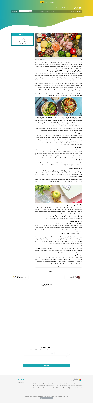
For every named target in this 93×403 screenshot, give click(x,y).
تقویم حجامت (62, 387)
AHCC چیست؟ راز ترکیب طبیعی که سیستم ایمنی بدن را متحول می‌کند (29, 324)
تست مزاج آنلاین (22, 43)
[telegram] (72, 11)
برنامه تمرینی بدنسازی (52, 250)
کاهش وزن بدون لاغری (43, 143)
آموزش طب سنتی (22, 38)
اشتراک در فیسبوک (62, 271)
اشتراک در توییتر (52, 271)
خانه (56, 18)
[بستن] (2, 2)
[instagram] (74, 11)
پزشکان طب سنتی (22, 41)
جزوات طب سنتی (22, 40)
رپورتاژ (52, 18)
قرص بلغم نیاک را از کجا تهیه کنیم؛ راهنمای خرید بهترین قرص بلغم (65, 318)
